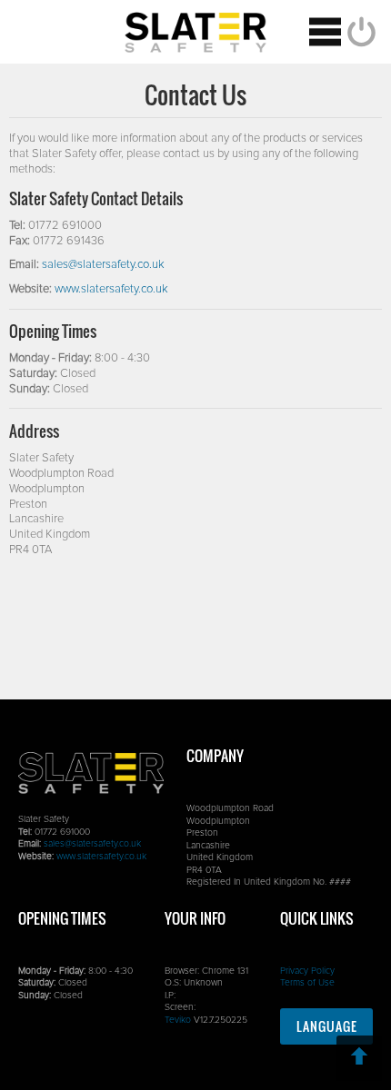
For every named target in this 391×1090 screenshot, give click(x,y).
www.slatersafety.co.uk (111, 289)
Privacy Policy (307, 971)
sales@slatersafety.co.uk (103, 265)
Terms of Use (307, 982)
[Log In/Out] (359, 32)
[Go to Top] (359, 1058)
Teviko (178, 1020)
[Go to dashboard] (195, 32)
